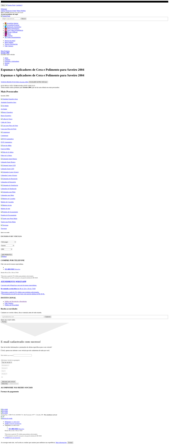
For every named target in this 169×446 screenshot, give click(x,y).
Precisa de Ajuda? (11, 11)
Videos (3, 11)
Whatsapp (4, 9)
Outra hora (5, 383)
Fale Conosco (9, 46)
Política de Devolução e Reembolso (16, 301)
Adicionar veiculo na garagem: (10, 360)
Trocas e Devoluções (11, 44)
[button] (84, 428)
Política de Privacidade (12, 305)
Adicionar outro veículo (8, 381)
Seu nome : (7, 355)
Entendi (70, 442)
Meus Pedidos (21, 11)
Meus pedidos (9, 42)
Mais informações (61, 442)
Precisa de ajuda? (10, 40)
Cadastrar (48, 317)
